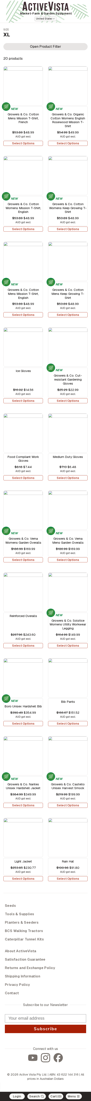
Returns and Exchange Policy (30, 968)
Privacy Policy (17, 984)
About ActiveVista (20, 951)
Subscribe (45, 1029)
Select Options (23, 143)
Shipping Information (22, 976)
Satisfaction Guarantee (25, 959)
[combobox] (45, 18)
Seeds (10, 905)
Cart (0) (55, 1096)
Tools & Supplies (19, 914)
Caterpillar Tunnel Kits (24, 939)
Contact (12, 993)
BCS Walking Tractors (24, 931)
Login (17, 1096)
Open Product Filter (45, 46)
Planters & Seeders (22, 922)
